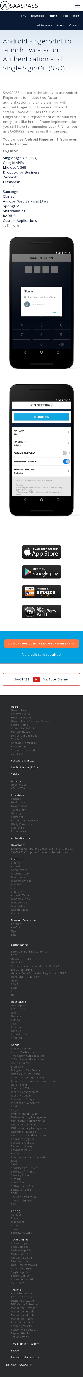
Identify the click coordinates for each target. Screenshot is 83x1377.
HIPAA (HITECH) (21, 959)
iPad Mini (17, 891)
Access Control (20, 1063)
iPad (14, 888)
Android (16, 866)
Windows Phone (21, 881)
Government (19, 806)
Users (15, 706)
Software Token (21, 1189)
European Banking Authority (29, 951)
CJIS (13, 991)
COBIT (15, 988)
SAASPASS (24, 5)
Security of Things (22, 1171)
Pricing (53, 15)
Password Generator (24, 1357)
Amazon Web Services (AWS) (26, 201)
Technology (18, 809)
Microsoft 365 (14, 167)
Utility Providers (21, 824)
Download (37, 15)
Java (13, 1012)
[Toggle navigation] (77, 6)
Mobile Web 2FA (21, 1254)
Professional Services (25, 820)
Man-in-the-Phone (22, 1318)
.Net (13, 1023)
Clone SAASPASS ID (23, 728)
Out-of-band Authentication (29, 1135)
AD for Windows (21, 788)
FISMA (15, 984)
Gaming (16, 813)
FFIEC (14, 955)
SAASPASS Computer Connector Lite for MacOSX (42, 848)
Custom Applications (20, 220)
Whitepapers (44, 25)
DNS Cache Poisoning (24, 1304)
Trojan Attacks (20, 1337)
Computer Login (21, 1268)
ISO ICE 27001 (20, 962)
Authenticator (20, 838)
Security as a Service (24, 1168)
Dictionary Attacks (22, 1300)
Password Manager (23, 1142)
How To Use (19, 784)
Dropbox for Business (21, 172)
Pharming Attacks (22, 1322)
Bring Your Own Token (25, 1074)
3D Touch (17, 753)
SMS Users (17, 1283)
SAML (14, 1164)
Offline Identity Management (29, 1128)
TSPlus (9, 187)
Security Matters (21, 1232)
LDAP (14, 1106)
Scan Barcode (20, 1247)
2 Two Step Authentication (28, 1059)
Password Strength (23, 1146)
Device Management (24, 735)
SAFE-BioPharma (21, 969)
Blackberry (18, 877)
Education (17, 817)
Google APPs (13, 162)
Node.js (16, 1016)
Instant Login (19, 1243)
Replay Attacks (20, 1333)
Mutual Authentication (25, 1124)
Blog (76, 15)
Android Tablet (21, 895)
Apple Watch (19, 870)
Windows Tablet (21, 899)
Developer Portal (22, 1005)
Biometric (17, 1066)
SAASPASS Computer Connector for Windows (39, 852)
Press (65, 15)
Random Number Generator (29, 1157)
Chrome (16, 924)
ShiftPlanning (14, 211)
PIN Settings (18, 746)
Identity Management (24, 1092)
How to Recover (21, 717)
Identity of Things (22, 1088)
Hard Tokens (19, 1084)
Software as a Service (24, 1186)
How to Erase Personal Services (31, 721)
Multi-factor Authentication (28, 1121)
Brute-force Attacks (23, 1293)
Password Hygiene (23, 1139)
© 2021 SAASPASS (20, 1365)
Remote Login (20, 1261)
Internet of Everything (25, 1103)
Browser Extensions (23, 920)
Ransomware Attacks (24, 1329)
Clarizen (10, 196)
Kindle (15, 913)
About (60, 25)
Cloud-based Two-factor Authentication (36, 1081)
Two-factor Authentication (28, 1055)
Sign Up (16, 1179)
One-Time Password (24, 1265)
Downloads (18, 845)
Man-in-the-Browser (23, 1308)
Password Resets (22, 1153)
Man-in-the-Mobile (23, 1315)
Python (15, 1020)
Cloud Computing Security (28, 1077)
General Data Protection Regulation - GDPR (38, 973)
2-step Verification (23, 1052)
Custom (16, 1027)
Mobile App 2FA (21, 1250)
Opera (15, 931)
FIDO (14, 1350)
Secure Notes (19, 725)
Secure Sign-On (20, 1275)
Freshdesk (11, 182)
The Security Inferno (24, 1197)
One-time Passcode (23, 1131)
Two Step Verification (24, 1343)
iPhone (15, 862)
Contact (74, 25)
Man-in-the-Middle (23, 1311)
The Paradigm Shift (23, 1200)
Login (14, 1110)
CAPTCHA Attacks (22, 1297)
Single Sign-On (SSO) (20, 158)
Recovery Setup (21, 714)
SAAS (14, 1160)
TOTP (14, 1193)
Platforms (17, 859)
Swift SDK (17, 1038)
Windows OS (19, 902)
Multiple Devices (21, 732)
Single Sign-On (20, 1272)
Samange (10, 191)
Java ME (16, 884)
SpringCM (11, 206)
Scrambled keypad (23, 750)
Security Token (20, 1175)
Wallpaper (17, 1222)
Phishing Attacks (21, 1326)
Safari (15, 934)
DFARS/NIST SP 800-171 (26, 977)
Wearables (18, 906)
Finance (16, 799)
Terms (15, 1229)
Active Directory (21, 1048)
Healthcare (18, 802)
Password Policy (21, 1150)
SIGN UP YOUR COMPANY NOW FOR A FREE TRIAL (41, 643)
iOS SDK (16, 1031)
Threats (16, 1290)
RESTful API (18, 1009)
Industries (17, 795)
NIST (14, 995)
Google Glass (19, 909)
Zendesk (10, 177)
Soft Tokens (18, 1182)
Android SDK (19, 1034)
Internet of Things (22, 1099)
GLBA (14, 980)
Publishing (17, 827)
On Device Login (21, 1257)
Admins (16, 781)
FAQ (23, 15)
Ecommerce (18, 831)
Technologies (19, 1239)
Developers (18, 1002)
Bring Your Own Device (26, 1070)
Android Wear (20, 873)
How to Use (18, 710)
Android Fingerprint (24, 743)
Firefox (15, 927)
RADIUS (9, 216)
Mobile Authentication (25, 1113)
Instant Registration (23, 1279)
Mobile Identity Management (29, 1117)
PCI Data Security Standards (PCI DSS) (35, 966)
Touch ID (16, 739)
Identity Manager (22, 1095)
